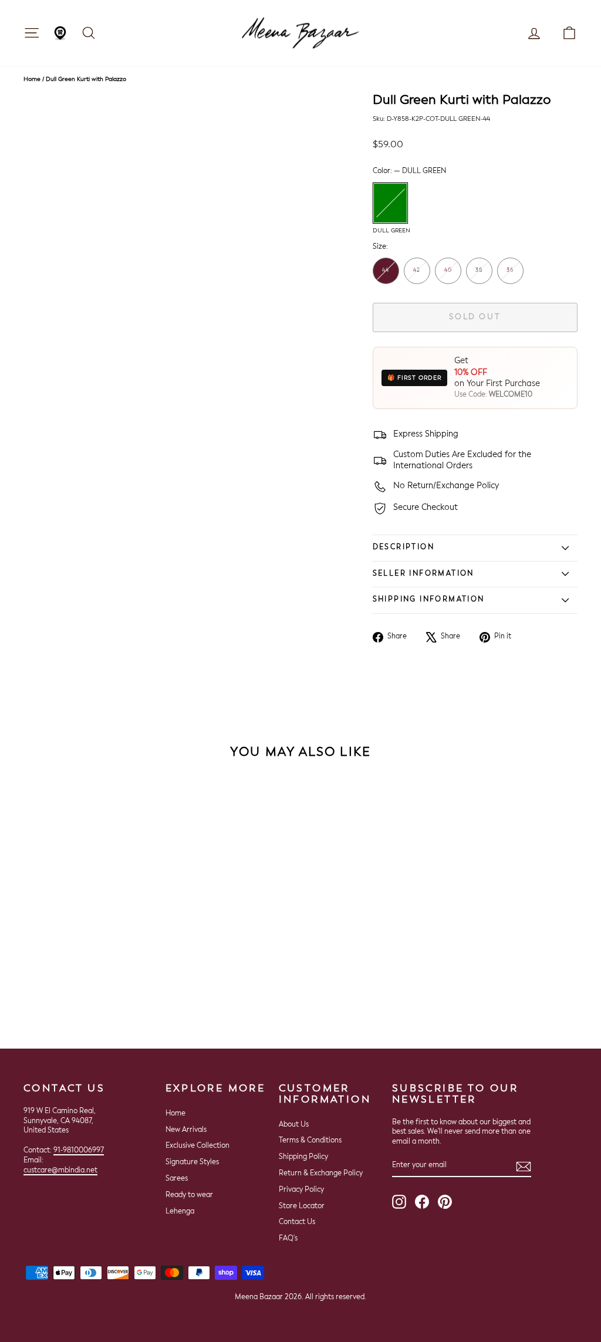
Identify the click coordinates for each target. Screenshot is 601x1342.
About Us (294, 1124)
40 (448, 270)
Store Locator (302, 1206)
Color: (409, 171)
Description (403, 547)
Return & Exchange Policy (321, 1173)
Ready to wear (189, 1195)
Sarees (177, 1178)
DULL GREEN (390, 203)
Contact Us (297, 1222)
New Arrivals (186, 1130)
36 (510, 270)
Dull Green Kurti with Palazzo (86, 79)
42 (416, 270)
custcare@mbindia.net (60, 1170)
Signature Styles (192, 1162)
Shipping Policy (303, 1157)
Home (31, 79)
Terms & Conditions (310, 1140)
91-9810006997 (78, 1150)
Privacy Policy (301, 1190)
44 (385, 270)
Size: (380, 247)
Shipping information (429, 599)
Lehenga (180, 1211)
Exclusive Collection (197, 1146)
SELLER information (423, 573)
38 (478, 270)
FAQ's (288, 1238)
